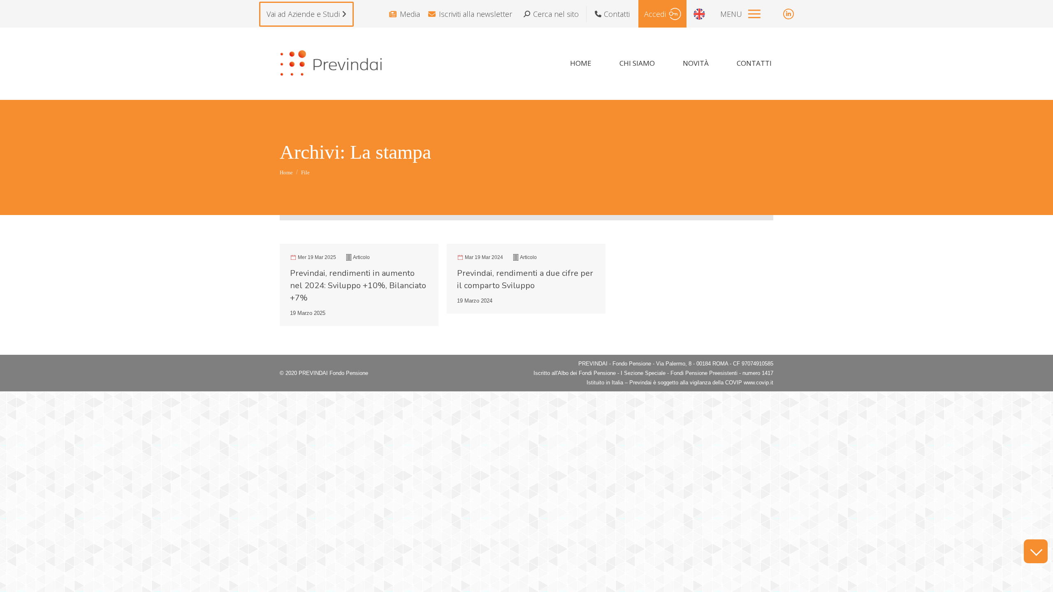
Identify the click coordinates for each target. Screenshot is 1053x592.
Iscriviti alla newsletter (475, 14)
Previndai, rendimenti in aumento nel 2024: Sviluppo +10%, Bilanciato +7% (358, 285)
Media (410, 14)
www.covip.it (758, 382)
